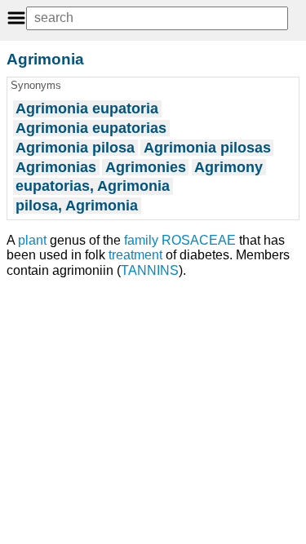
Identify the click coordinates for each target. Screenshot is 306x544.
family (141, 240)
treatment (135, 255)
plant (32, 240)
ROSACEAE (199, 240)
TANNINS (150, 270)
